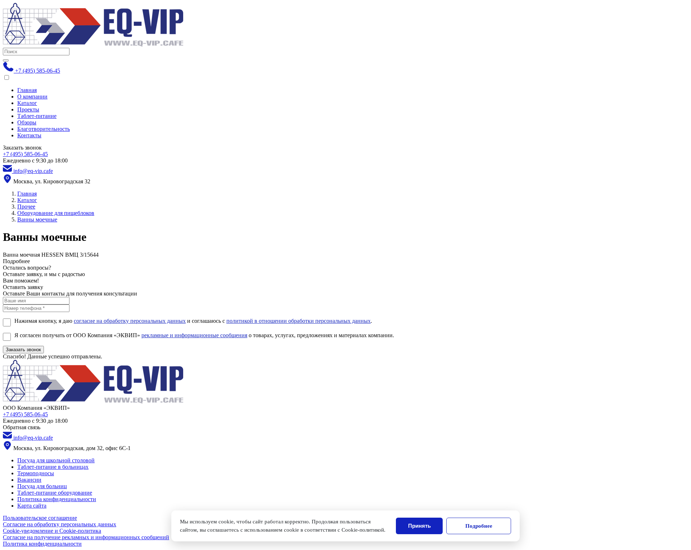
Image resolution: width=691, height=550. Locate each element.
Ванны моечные (37, 219)
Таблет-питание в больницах (53, 467)
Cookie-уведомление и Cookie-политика (52, 531)
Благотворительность (43, 129)
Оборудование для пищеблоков (55, 213)
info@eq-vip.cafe (32, 171)
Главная (27, 90)
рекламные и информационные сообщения (194, 335)
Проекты (28, 109)
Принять (419, 526)
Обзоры (26, 122)
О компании (32, 96)
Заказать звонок (23, 349)
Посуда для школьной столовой (56, 460)
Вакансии (29, 480)
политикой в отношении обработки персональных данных (298, 321)
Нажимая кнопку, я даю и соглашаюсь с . (193, 321)
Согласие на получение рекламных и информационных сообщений (86, 537)
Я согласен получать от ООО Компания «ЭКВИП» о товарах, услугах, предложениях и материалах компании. (204, 335)
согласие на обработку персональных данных (130, 321)
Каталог (27, 103)
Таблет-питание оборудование (54, 493)
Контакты (29, 135)
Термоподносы (35, 473)
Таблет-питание (37, 116)
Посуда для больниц (42, 486)
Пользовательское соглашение (40, 518)
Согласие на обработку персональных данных (59, 524)
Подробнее (478, 526)
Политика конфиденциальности (56, 499)
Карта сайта (31, 506)
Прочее (26, 206)
